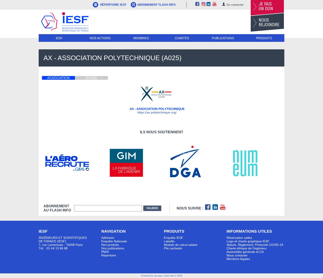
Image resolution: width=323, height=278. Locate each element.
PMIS (105, 252)
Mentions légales (238, 259)
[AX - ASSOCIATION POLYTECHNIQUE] (157, 102)
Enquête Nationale (114, 241)
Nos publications (112, 248)
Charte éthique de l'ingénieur (247, 248)
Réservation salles (239, 237)
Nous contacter (237, 255)
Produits (264, 38)
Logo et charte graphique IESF (248, 241)
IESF (59, 38)
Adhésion (107, 237)
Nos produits (110, 244)
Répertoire (108, 255)
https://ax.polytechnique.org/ (157, 112)
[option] (73, 163)
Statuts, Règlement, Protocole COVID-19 (255, 244)
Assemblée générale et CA (245, 252)
